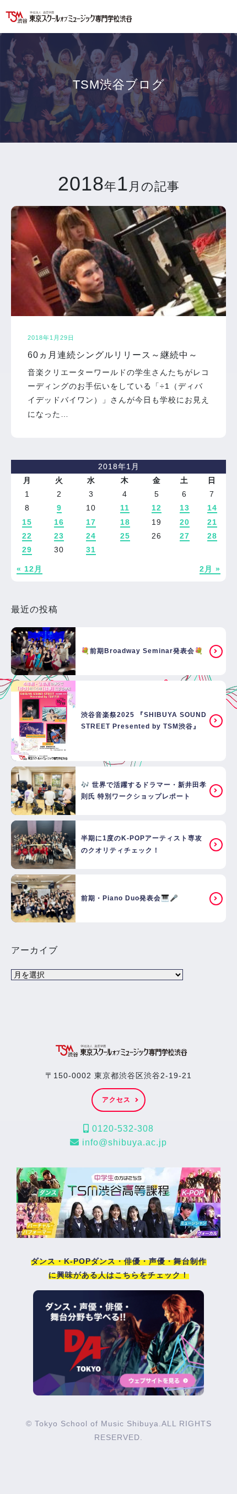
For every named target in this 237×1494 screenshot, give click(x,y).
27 (185, 535)
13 (185, 507)
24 (91, 535)
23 (59, 535)
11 (125, 507)
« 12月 (29, 568)
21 (212, 522)
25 (125, 535)
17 (91, 522)
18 (125, 522)
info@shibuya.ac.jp (123, 1142)
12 (156, 507)
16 (59, 522)
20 (185, 522)
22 (27, 535)
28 (212, 535)
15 (27, 522)
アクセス (116, 1100)
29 (27, 549)
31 (91, 549)
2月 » (210, 568)
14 (212, 507)
